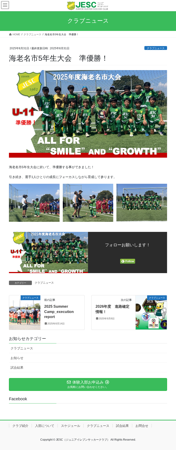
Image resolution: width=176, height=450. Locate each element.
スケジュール (70, 426)
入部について (44, 426)
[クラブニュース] (24, 312)
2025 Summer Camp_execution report (59, 312)
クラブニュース (156, 48)
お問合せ (141, 426)
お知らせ (17, 358)
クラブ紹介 (20, 426)
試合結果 (17, 367)
